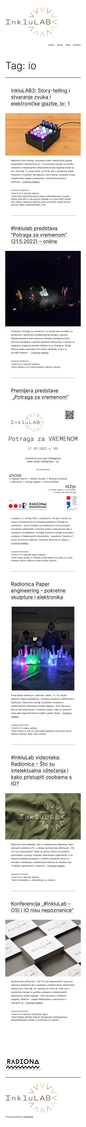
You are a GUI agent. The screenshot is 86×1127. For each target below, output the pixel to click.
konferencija (36, 1014)
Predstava (36, 364)
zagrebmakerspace (33, 205)
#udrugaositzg (46, 1017)
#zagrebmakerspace (19, 1020)
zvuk (44, 205)
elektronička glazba (30, 196)
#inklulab (28, 1017)
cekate (20, 557)
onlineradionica (38, 880)
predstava (40, 367)
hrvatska (66, 196)
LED (28, 731)
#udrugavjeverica (60, 1017)
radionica (35, 193)
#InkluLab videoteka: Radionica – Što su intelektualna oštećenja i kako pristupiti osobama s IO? (41, 770)
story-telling (51, 202)
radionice (55, 1020)
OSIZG (61, 199)
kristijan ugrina (47, 557)
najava (34, 554)
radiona (19, 202)
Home (51, 45)
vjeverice (14, 205)
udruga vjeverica (63, 202)
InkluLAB (27, 193)
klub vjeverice (34, 199)
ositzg (55, 199)
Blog (68, 45)
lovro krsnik (58, 557)
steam (43, 202)
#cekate (21, 1017)
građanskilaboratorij (54, 196)
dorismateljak (23, 880)
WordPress (28, 1117)
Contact (77, 45)
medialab (45, 199)
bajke (20, 196)
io (27, 199)
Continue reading (31, 182)
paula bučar (60, 731)
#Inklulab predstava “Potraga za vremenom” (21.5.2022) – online (39, 234)
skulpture (23, 734)
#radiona (36, 1017)
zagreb (22, 205)
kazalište (36, 557)
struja (35, 734)
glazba (42, 196)
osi (51, 199)
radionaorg (27, 202)
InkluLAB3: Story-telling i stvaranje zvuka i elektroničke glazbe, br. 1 (40, 97)
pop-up (69, 731)
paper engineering (47, 731)
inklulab (14, 199)
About (60, 45)
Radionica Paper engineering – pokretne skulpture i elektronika (38, 590)
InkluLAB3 (22, 199)
